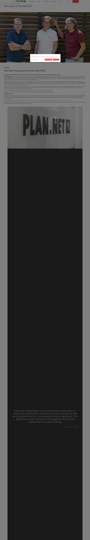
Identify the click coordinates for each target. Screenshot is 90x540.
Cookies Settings (34, 59)
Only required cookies (48, 59)
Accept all (56, 59)
